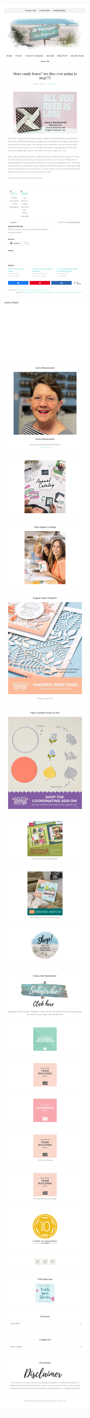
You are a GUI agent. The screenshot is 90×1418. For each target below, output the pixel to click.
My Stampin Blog (75, 222)
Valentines (46, 290)
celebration (30, 292)
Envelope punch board (41, 292)
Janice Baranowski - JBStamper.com (45, 33)
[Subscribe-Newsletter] (45, 1007)
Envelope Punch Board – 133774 (14, 201)
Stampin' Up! (61, 292)
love (55, 292)
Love (41, 290)
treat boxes (68, 292)
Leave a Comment (51, 84)
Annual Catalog (28, 290)
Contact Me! (45, 447)
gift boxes (51, 292)
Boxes (25, 292)
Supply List (13, 222)
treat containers (77, 292)
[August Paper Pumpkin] (45, 648)
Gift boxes (37, 290)
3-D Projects (19, 290)
